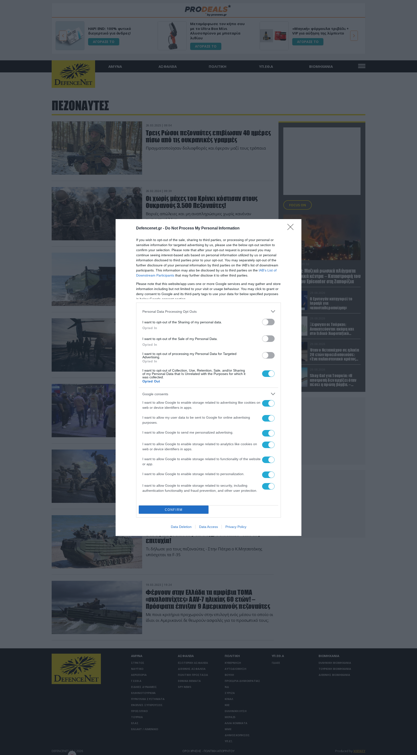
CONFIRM (174, 510)
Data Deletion (181, 527)
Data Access (208, 527)
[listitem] (208, 311)
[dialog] (208, 377)
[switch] (268, 322)
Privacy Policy (235, 527)
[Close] (292, 228)
